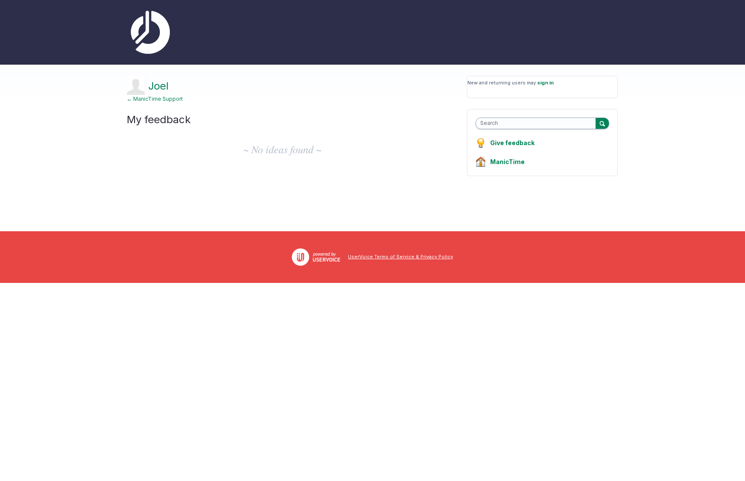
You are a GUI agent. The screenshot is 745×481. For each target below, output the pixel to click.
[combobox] (538, 123)
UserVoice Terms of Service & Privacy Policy (400, 257)
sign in (545, 83)
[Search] (602, 123)
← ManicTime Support (155, 99)
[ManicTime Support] (148, 32)
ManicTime (507, 161)
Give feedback (512, 142)
